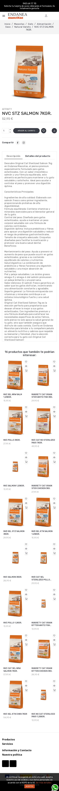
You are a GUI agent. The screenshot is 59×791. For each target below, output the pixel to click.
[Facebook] (17, 142)
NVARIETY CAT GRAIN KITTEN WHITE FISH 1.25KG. (42, 624)
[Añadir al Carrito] (26, 371)
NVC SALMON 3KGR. (12, 577)
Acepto (29, 786)
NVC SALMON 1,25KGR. (14, 486)
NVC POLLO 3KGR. (11, 440)
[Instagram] (23, 142)
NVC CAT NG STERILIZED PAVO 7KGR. (43, 441)
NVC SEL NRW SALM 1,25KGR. (12, 395)
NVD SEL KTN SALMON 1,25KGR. (42, 532)
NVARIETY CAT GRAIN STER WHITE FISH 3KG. (42, 395)
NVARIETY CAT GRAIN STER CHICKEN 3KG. (42, 487)
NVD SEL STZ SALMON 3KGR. (13, 532)
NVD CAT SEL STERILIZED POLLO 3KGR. (41, 578)
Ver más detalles (43, 783)
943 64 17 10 (29, 3)
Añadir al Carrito (26, 131)
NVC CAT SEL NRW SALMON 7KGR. (12, 669)
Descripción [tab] (13, 156)
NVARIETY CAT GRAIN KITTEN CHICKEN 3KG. (42, 669)
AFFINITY (7, 109)
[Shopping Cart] (51, 15)
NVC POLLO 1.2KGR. (12, 623)
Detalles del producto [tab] (37, 156)
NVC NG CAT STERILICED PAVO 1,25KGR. (43, 715)
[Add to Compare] (54, 130)
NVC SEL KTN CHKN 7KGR (15, 714)
